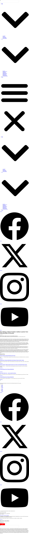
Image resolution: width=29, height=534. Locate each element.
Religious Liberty (5, 74)
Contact (2, 77)
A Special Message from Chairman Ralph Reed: (7, 369)
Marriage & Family (5, 73)
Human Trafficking (5, 71)
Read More (1, 363)
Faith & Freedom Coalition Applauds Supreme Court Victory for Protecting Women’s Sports (13, 364)
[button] (14, 107)
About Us (4, 36)
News (2, 76)
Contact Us (1, 519)
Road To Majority (5, 38)
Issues (2, 386)
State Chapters (4, 170)
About (2, 385)
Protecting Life (4, 207)
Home (2, 3)
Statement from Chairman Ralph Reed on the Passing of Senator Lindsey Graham (12, 360)
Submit (2, 524)
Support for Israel (5, 75)
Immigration (4, 72)
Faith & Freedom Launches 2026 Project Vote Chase (7, 355)
